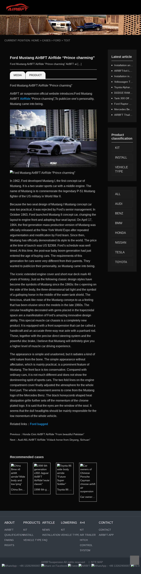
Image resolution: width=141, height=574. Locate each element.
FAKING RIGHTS (9, 543)
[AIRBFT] (85, 565)
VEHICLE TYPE (121, 169)
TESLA (120, 252)
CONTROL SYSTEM (86, 548)
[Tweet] (73, 565)
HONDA (120, 232)
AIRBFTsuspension (52, 562)
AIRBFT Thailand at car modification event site (123, 114)
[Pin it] (135, 565)
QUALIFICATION (13, 534)
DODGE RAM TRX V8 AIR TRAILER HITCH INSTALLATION (123, 92)
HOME (35, 40)
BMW (118, 223)
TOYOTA (121, 262)
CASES (46, 40)
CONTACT (105, 529)
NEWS (46, 529)
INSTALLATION (51, 534)
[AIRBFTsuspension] (17, 7)
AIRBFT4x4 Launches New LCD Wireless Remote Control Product (123, 70)
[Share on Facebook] (54, 565)
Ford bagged (39, 424)
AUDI (118, 203)
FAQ (44, 540)
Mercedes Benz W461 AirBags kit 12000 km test (123, 109)
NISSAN (120, 242)
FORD (57, 40)
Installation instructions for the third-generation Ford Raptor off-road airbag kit (123, 76)
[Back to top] (134, 560)
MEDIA (18, 75)
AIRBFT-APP (106, 534)
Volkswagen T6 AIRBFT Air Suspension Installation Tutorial (123, 81)
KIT (117, 147)
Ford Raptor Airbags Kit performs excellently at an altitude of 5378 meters (123, 103)
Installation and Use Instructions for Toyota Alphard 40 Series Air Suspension (123, 65)
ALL (117, 194)
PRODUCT (35, 75)
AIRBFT (9, 529)
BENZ (119, 213)
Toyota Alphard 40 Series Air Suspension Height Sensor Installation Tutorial (123, 87)
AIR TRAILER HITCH (88, 537)
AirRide (25, 98)
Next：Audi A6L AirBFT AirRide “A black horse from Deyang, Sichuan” (50, 439)
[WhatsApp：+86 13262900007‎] (21, 565)
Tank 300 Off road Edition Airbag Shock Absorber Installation (123, 98)
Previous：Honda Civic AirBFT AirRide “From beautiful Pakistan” (47, 434)
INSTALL (121, 157)
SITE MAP (97, 562)
